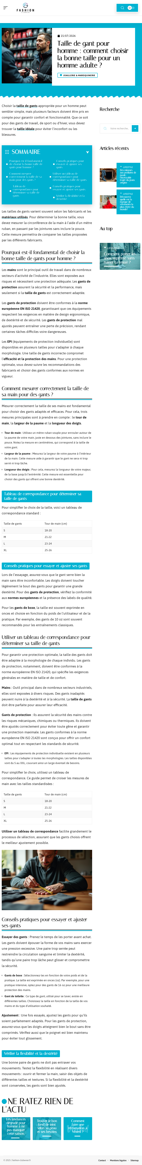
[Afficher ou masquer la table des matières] (64, 152)
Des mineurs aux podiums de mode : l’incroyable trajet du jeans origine (128, 176)
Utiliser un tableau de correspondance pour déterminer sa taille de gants (70, 177)
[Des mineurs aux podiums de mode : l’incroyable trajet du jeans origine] (108, 175)
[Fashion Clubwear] (25, 8)
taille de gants (26, 106)
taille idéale (25, 129)
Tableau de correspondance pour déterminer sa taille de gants (26, 191)
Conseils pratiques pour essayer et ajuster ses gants (70, 164)
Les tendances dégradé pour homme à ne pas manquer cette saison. (16, 1126)
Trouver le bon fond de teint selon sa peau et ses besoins (47, 1126)
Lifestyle (128, 167)
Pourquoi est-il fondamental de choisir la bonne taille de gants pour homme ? (25, 164)
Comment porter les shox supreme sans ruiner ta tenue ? (120, 258)
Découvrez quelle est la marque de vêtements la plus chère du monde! (127, 203)
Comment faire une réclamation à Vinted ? (77, 1126)
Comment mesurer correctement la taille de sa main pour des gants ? (25, 177)
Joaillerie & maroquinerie (79, 75)
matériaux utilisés (15, 217)
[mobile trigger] (6, 8)
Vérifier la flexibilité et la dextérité (70, 197)
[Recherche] (122, 8)
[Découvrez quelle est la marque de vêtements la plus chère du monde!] (108, 202)
